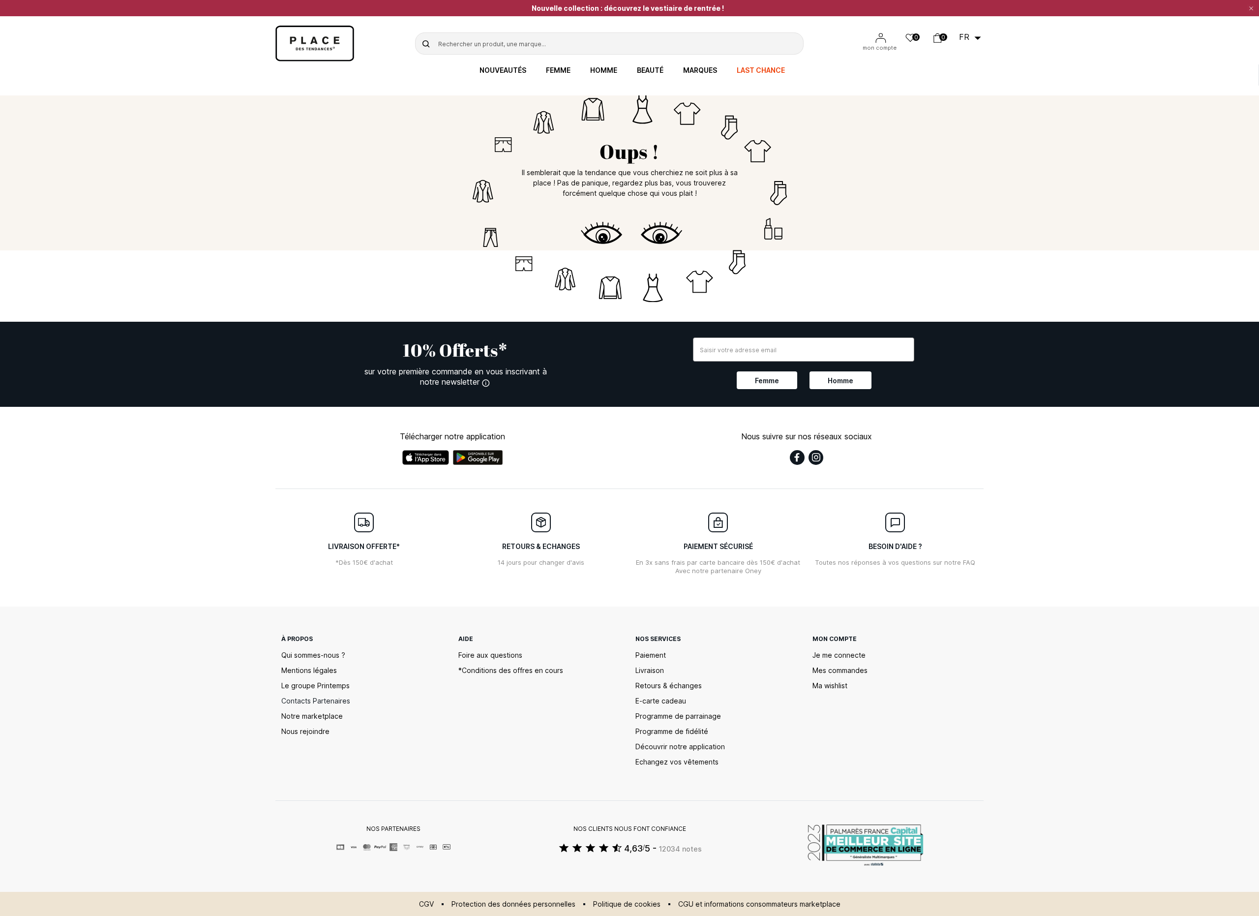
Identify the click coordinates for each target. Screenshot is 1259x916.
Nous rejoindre (305, 731)
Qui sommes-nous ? (313, 655)
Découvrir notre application (680, 746)
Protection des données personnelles (513, 904)
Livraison (649, 670)
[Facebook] (797, 457)
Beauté (650, 70)
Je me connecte (839, 655)
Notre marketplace (312, 716)
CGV (426, 904)
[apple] (425, 457)
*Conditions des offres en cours (510, 670)
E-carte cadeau (660, 701)
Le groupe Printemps (315, 685)
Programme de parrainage (678, 716)
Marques (700, 70)
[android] (478, 457)
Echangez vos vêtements (677, 762)
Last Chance (761, 70)
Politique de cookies (626, 904)
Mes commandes (840, 670)
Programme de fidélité (671, 731)
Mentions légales (309, 670)
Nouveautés (503, 70)
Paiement (650, 655)
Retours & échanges (668, 685)
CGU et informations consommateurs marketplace (759, 904)
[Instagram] (816, 457)
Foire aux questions (490, 655)
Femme (558, 70)
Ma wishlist (829, 685)
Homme (603, 70)
